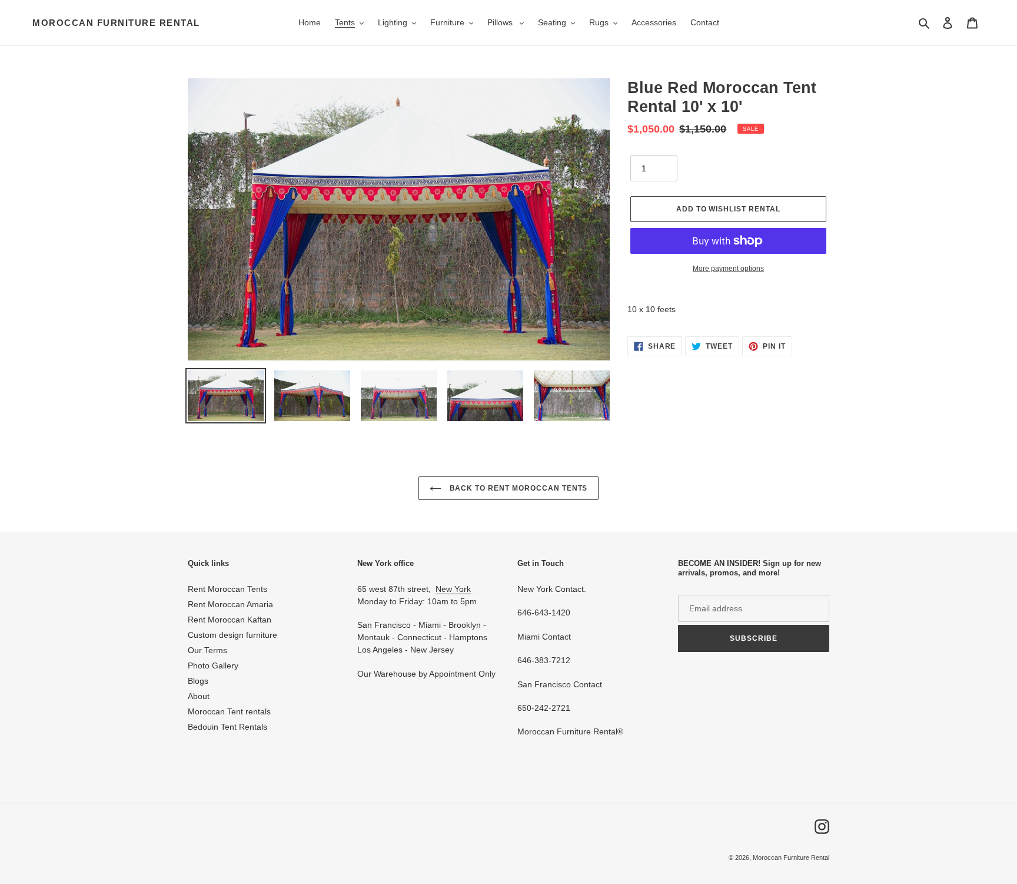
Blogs (198, 681)
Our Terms (207, 650)
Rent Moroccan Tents (227, 589)
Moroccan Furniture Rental (116, 23)
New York (453, 589)
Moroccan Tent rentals (229, 711)
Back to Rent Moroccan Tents (517, 488)
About (199, 696)
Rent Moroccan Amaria (230, 604)
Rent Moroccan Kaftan (229, 619)
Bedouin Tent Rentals (227, 726)
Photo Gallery (213, 665)
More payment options (728, 268)
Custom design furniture (232, 635)
